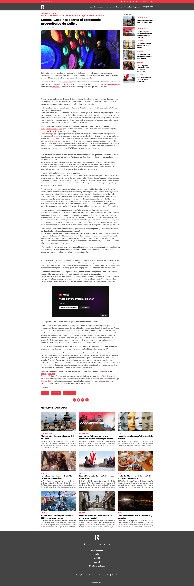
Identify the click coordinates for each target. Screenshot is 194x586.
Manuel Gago (67, 82)
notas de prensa (134, 7)
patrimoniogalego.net (51, 134)
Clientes (45, 393)
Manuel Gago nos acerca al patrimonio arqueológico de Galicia (72, 16)
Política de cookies (89, 575)
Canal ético (115, 575)
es (152, 2)
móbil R (113, 7)
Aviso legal (79, 575)
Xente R (52, 13)
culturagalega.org (112, 84)
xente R (121, 7)
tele (106, 7)
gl (149, 2)
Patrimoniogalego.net (55, 141)
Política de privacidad (103, 575)
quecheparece (96, 7)
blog (106, 371)
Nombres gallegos (97, 566)
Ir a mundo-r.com (46, 1)
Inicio (44, 13)
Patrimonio (56, 393)
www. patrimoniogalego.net (51, 129)
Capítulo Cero (46, 381)
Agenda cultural (69, 393)
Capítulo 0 (56, 87)
